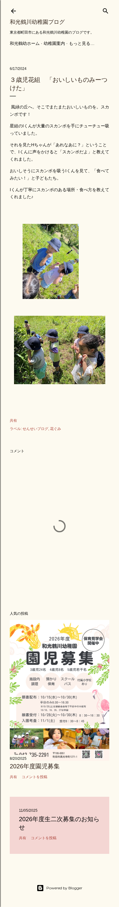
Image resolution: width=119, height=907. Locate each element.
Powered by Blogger (64, 888)
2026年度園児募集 (35, 766)
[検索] (105, 10)
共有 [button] (13, 420)
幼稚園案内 (54, 43)
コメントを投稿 (34, 777)
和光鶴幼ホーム (25, 43)
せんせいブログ (35, 429)
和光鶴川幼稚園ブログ (37, 22)
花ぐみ (55, 429)
